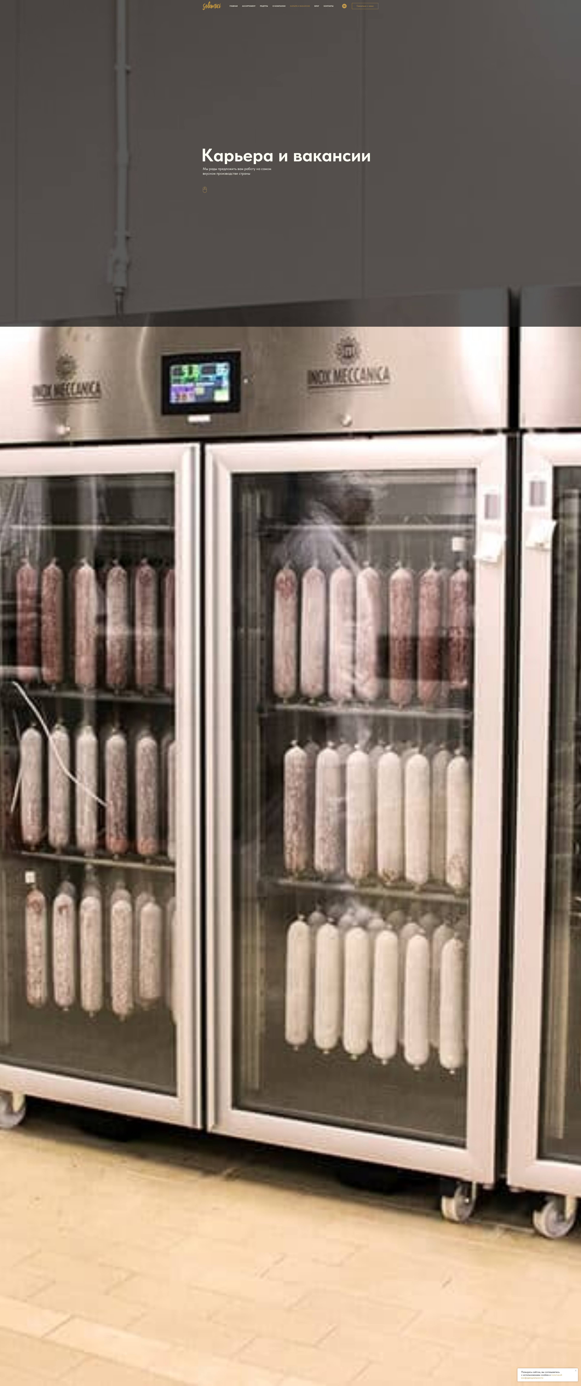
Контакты (328, 6)
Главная (234, 6)
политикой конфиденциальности (541, 1376)
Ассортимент (248, 6)
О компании (279, 6)
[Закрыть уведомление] (575, 1370)
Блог (316, 6)
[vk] (344, 6)
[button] (365, 6)
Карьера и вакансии (300, 6)
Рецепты (264, 6)
